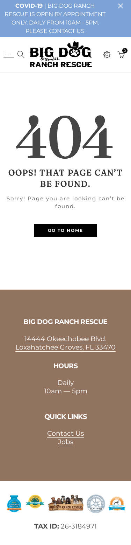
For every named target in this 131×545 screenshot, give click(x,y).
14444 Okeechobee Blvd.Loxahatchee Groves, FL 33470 (65, 342)
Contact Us (65, 433)
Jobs (65, 441)
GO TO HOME (65, 230)
